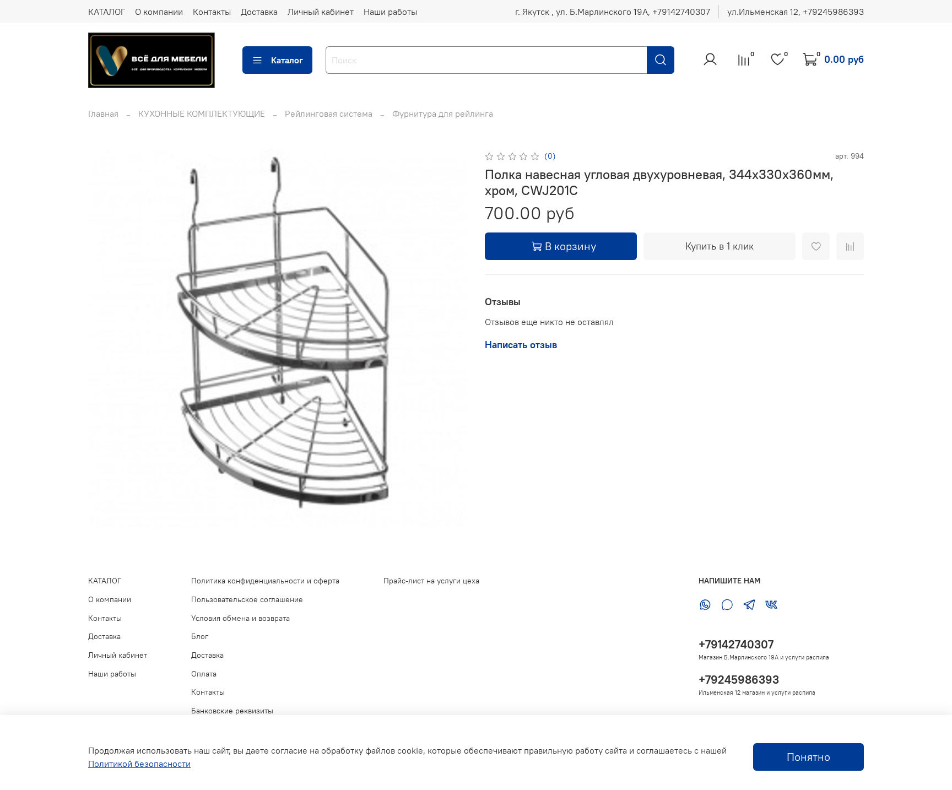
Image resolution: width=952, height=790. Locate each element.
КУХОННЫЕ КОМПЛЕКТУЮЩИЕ (201, 113)
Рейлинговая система (328, 113)
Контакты (212, 11)
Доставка (259, 11)
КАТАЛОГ (106, 11)
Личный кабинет (321, 11)
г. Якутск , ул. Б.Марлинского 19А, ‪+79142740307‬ (612, 11)
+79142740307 (736, 644)
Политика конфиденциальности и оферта (265, 581)
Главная (103, 113)
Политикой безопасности (139, 763)
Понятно (808, 757)
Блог (199, 636)
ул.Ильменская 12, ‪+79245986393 (795, 11)
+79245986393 (739, 679)
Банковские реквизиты (232, 711)
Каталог (287, 60)
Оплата (204, 674)
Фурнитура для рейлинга (442, 113)
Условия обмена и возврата (240, 618)
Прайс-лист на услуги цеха (431, 581)
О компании (159, 11)
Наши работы (390, 11)
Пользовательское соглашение (247, 599)
